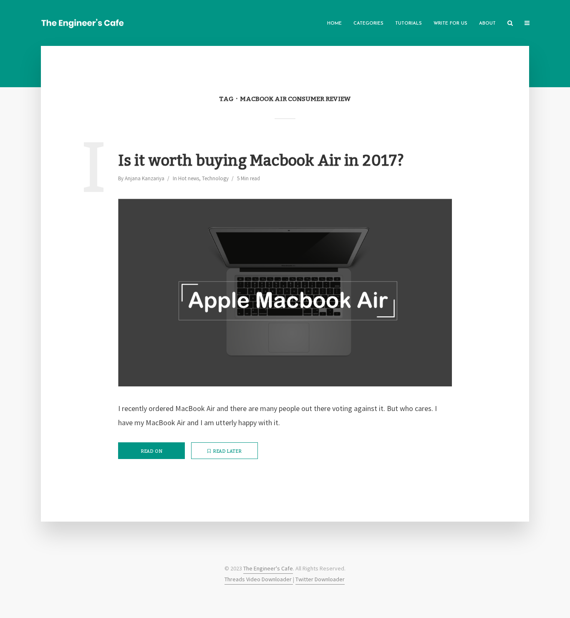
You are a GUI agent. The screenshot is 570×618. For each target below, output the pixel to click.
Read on (151, 451)
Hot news (188, 178)
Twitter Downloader (320, 579)
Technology (215, 178)
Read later (227, 451)
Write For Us (450, 23)
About (487, 23)
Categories (368, 23)
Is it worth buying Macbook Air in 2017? (261, 161)
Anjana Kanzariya (144, 178)
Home (334, 23)
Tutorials (408, 23)
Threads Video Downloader (258, 579)
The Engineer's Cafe (268, 568)
